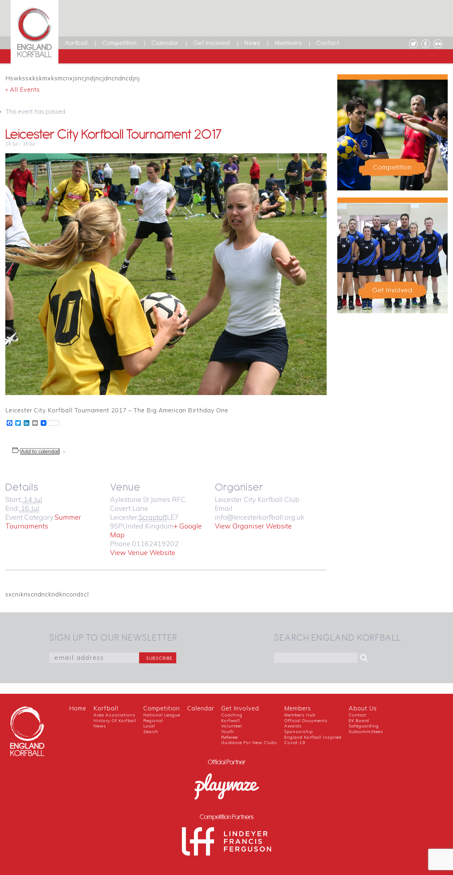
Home (77, 708)
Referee (229, 737)
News (252, 43)
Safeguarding (364, 725)
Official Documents (306, 720)
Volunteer (231, 725)
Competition (119, 43)
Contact (328, 43)
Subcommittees (366, 731)
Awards (293, 725)
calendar (200, 708)
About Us (363, 708)
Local (149, 725)
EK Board (359, 720)
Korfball (76, 43)
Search (150, 731)
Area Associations (114, 714)
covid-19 (294, 742)
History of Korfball (114, 720)
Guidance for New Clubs (249, 742)
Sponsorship (298, 731)
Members (288, 43)
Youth (227, 731)
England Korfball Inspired (313, 737)
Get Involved (211, 43)
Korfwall (230, 720)
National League (161, 714)
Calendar (165, 43)
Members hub (299, 714)
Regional (153, 720)
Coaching (231, 714)
